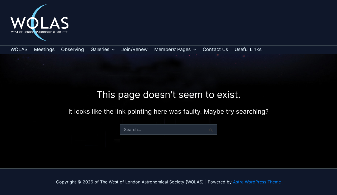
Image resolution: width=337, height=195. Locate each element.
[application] (112, 49)
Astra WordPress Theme (257, 181)
